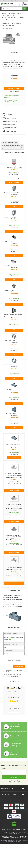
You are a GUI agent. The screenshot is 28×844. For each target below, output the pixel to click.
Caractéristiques (17, 145)
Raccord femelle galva (10, 340)
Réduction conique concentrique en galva (13, 315)
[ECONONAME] (14, 52)
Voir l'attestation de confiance (14, 691)
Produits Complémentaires (10, 142)
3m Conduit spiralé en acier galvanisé (14, 266)
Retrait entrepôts (11, 118)
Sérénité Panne (10, 124)
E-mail (3, 768)
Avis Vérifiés (18, 148)
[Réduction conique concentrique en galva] (14, 310)
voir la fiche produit (14, 172)
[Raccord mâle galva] (14, 360)
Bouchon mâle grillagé (10, 217)
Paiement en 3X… (11, 131)
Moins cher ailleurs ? (14, 91)
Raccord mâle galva (9, 365)
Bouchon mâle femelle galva (11, 192)
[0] (21, 4)
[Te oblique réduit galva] (14, 409)
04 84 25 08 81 (12, 1)
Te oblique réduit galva (10, 413)
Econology (7, 829)
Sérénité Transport (11, 121)
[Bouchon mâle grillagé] (14, 212)
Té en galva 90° (8, 389)
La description (6, 145)
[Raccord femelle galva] (14, 336)
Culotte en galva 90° (9, 290)
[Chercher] (24, 9)
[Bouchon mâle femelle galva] (14, 188)
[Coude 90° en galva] (14, 237)
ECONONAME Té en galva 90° (14, 444)
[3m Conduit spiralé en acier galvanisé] (14, 261)
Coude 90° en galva (9, 241)
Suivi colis (9, 114)
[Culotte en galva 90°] (14, 286)
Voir (14, 206)
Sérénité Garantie (11, 127)
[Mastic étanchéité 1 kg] (14, 161)
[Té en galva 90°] (14, 385)
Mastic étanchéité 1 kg (10, 166)
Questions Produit (7, 148)
